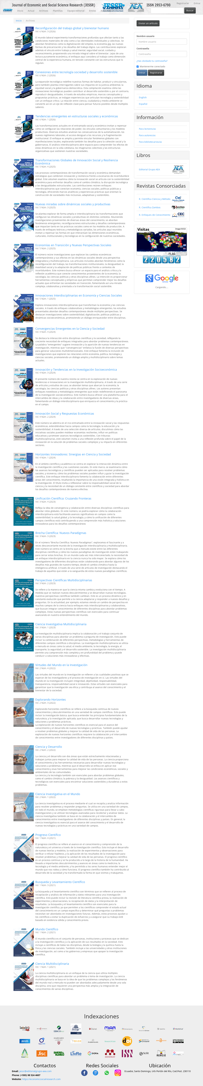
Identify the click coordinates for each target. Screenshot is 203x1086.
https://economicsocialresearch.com (41, 1079)
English (143, 97)
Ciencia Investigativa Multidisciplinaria (60, 624)
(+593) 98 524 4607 (30, 1075)
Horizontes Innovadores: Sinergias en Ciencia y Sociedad (73, 454)
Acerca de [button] (106, 10)
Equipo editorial (75, 10)
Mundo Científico (46, 929)
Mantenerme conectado (152, 66)
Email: (15, 1071)
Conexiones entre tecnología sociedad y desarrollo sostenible (76, 72)
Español (143, 103)
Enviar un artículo (148, 23)
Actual (31, 10)
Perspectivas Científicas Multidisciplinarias (63, 580)
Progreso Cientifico (48, 835)
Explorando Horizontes (50, 699)
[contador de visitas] (162, 259)
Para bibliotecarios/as (150, 141)
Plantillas (58, 10)
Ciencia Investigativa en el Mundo (57, 794)
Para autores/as (147, 135)
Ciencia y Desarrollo (48, 747)
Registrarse (183, 3)
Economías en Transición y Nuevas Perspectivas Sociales (73, 245)
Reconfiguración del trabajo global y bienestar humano (72, 28)
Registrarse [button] (156, 72)
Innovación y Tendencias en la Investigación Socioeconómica (76, 369)
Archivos (43, 10)
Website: (16, 1079)
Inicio (20, 10)
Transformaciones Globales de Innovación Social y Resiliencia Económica (76, 161)
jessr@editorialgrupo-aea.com (35, 1071)
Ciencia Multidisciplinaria (52, 964)
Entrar (197, 3)
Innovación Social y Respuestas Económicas (64, 413)
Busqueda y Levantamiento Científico (60, 882)
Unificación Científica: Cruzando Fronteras (63, 498)
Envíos (92, 10)
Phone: (16, 1075)
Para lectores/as (147, 128)
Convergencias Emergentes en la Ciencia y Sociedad (70, 328)
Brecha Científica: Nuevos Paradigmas (60, 533)
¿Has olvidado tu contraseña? (152, 60)
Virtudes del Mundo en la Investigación (61, 665)
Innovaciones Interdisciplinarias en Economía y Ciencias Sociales (78, 295)
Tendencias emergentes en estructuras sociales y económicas (76, 116)
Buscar (190, 10)
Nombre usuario (145, 36)
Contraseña (143, 48)
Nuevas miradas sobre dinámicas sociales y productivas (72, 204)
